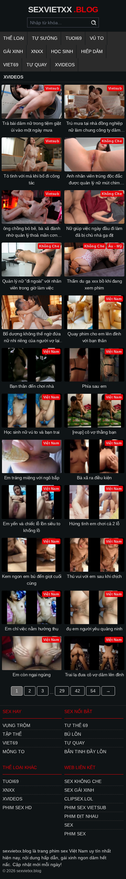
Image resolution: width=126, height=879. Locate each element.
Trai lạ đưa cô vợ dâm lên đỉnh (94, 674)
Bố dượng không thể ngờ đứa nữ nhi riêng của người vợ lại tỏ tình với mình (32, 337)
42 (77, 690)
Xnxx (37, 51)
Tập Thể (12, 734)
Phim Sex (75, 833)
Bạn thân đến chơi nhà (32, 386)
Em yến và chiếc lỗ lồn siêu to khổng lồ (31, 527)
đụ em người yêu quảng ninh (94, 628)
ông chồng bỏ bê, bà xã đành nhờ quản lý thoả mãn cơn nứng (31, 232)
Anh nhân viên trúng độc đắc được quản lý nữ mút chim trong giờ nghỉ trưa (94, 179)
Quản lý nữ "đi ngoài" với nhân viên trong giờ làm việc (31, 284)
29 (62, 690)
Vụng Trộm (16, 725)
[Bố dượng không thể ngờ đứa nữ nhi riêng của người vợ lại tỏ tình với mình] (32, 312)
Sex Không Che (82, 781)
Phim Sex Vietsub (85, 807)
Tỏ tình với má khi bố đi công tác (32, 179)
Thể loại (13, 38)
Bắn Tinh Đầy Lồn (85, 751)
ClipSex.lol (78, 798)
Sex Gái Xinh (79, 790)
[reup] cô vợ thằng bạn (94, 432)
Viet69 (10, 64)
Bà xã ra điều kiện (94, 477)
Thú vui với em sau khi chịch (94, 576)
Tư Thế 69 (76, 725)
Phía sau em (94, 386)
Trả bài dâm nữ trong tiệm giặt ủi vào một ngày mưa (31, 127)
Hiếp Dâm (92, 51)
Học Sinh (62, 51)
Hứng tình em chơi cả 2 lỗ (94, 523)
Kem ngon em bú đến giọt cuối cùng (31, 580)
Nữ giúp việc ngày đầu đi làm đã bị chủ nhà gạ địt (94, 232)
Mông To (14, 751)
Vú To (97, 38)
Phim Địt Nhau (81, 816)
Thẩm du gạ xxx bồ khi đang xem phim (94, 284)
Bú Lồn (72, 734)
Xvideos (65, 64)
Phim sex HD (17, 807)
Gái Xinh (13, 51)
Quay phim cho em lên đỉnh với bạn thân (94, 337)
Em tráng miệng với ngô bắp (31, 477)
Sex (68, 825)
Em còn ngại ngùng (31, 674)
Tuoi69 (74, 38)
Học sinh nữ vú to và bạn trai (31, 432)
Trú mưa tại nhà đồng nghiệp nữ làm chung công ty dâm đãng (94, 127)
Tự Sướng (45, 38)
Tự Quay (36, 64)
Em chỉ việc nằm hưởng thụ (31, 628)
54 (93, 690)
